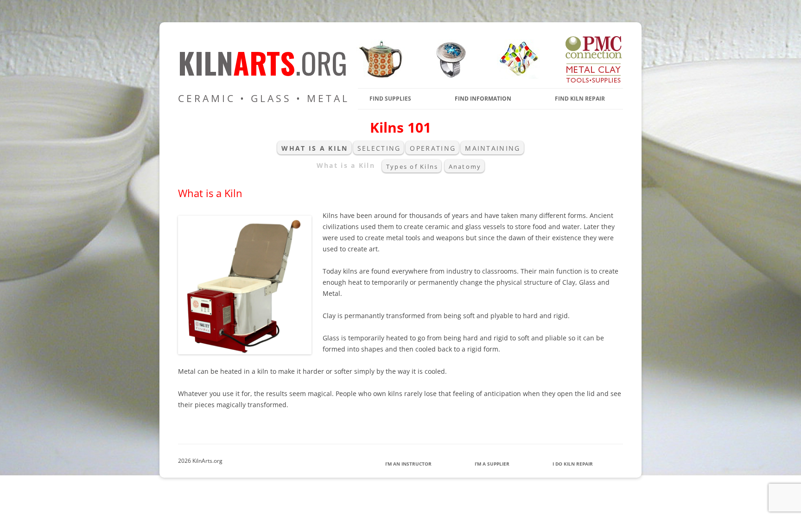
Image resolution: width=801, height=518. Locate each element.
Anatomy (465, 166)
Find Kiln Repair (580, 98)
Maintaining (492, 148)
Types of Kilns (412, 166)
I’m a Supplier (492, 463)
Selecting (379, 148)
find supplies (390, 98)
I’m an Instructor (408, 463)
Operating (433, 148)
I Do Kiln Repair (573, 463)
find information (483, 98)
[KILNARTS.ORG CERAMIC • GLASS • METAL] (448, 76)
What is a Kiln (314, 148)
